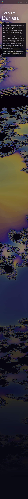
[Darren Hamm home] (9, 2)
